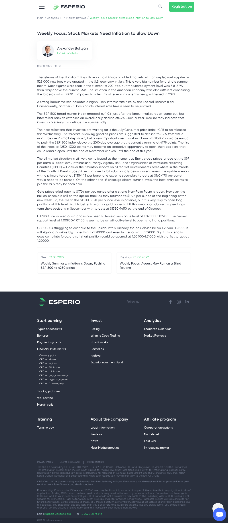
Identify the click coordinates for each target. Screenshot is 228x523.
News (94, 441)
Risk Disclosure (95, 462)
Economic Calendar (157, 329)
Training (44, 420)
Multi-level (151, 434)
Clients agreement (70, 462)
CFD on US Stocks (49, 371)
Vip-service (45, 398)
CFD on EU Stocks (49, 367)
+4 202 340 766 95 (91, 514)
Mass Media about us (105, 447)
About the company (109, 420)
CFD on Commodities (51, 383)
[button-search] (160, 6)
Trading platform (48, 391)
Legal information (102, 427)
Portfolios (97, 349)
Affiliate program (160, 420)
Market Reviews (155, 335)
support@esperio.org (57, 514)
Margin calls (45, 404)
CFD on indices (48, 363)
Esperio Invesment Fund (107, 362)
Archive (96, 355)
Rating (95, 329)
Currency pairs (47, 355)
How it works (99, 342)
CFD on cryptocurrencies (53, 379)
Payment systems (49, 342)
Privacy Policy (45, 462)
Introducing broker (156, 447)
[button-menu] (41, 6)
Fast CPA (150, 441)
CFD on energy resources (53, 375)
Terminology (45, 427)
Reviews (96, 434)
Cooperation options (158, 427)
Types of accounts (49, 329)
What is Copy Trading (105, 335)
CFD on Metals (48, 359)
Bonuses (43, 335)
